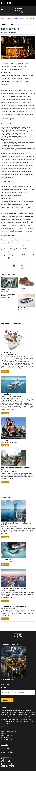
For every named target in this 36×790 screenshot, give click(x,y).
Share (22, 268)
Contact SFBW (5, 748)
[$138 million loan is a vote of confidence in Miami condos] (13, 511)
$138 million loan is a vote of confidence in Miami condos (16, 523)
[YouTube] (10, 3)
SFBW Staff (12, 32)
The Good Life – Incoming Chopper (13, 588)
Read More (5, 371)
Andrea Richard (15, 354)
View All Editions (7, 679)
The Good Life (7, 24)
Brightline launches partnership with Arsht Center (16, 468)
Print (13, 268)
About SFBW (4, 745)
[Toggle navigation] (2, 10)
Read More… (5, 726)
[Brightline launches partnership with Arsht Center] (13, 458)
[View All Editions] (13, 662)
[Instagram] (5, 3)
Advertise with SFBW (7, 752)
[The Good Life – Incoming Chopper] (13, 578)
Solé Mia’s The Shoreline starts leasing (8, 295)
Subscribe (7, 700)
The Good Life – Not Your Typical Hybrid (15, 606)
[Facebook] (2, 3)
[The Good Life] (9, 282)
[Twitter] (7, 3)
